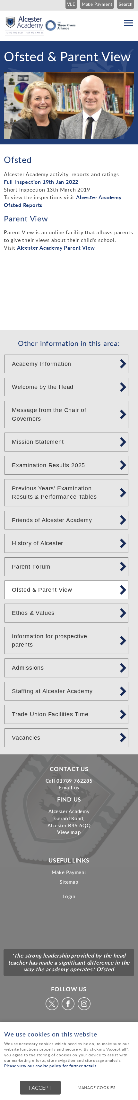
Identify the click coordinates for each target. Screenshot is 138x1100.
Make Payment (97, 4)
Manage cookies (97, 1087)
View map (69, 832)
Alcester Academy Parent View (56, 247)
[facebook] (69, 1008)
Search (126, 4)
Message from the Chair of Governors (49, 414)
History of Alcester (37, 543)
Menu (128, 23)
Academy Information (41, 364)
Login (69, 896)
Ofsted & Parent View (42, 590)
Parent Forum (31, 566)
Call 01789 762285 (69, 780)
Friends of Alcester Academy (52, 520)
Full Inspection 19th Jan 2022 (42, 181)
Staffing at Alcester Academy (52, 691)
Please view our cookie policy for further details (50, 1066)
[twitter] (53, 1008)
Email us (69, 787)
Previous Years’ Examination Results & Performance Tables (54, 492)
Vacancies (26, 738)
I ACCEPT (40, 1087)
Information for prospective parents (49, 640)
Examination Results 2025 (48, 465)
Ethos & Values (33, 613)
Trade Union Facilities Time (50, 714)
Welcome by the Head (42, 387)
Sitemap (69, 882)
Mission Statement (38, 442)
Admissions (28, 668)
